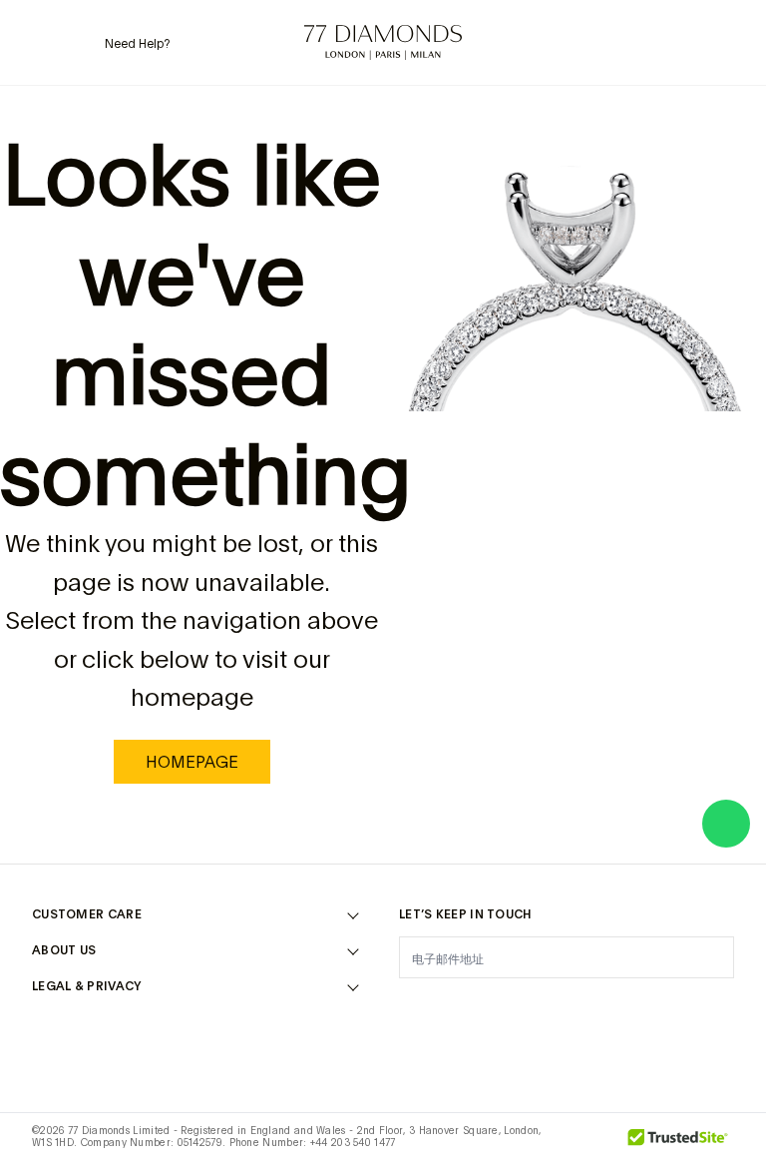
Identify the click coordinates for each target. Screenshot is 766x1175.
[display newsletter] (709, 956)
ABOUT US (64, 950)
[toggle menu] (45, 43)
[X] (515, 1007)
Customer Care (87, 914)
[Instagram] (411, 1007)
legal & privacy (87, 986)
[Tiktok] (722, 1007)
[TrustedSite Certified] (678, 1144)
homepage (192, 762)
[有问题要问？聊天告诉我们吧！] (726, 824)
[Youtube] (670, 1007)
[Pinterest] (566, 1007)
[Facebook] (463, 1007)
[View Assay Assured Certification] (590, 1144)
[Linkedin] (618, 1007)
